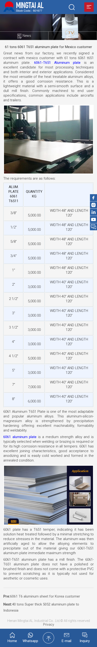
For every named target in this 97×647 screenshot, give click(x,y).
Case (75, 36)
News (27, 36)
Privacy (48, 624)
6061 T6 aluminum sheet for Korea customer (45, 596)
